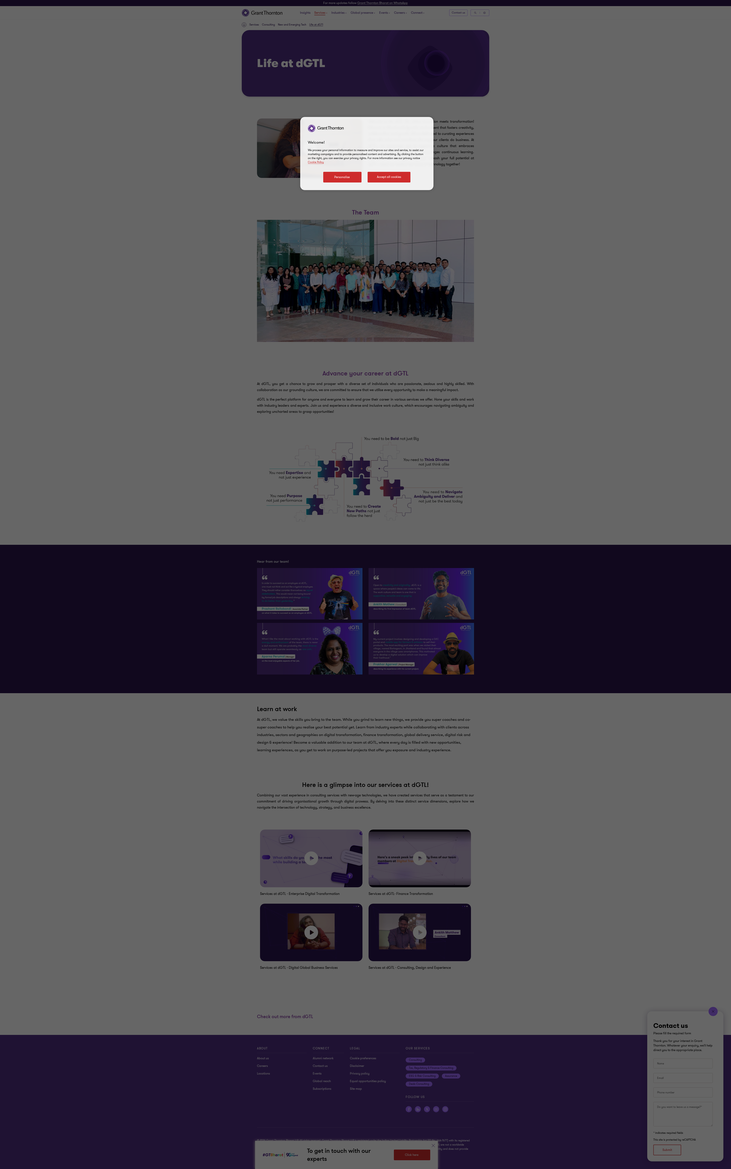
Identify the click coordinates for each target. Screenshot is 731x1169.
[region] (366, 153)
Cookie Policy (316, 162)
